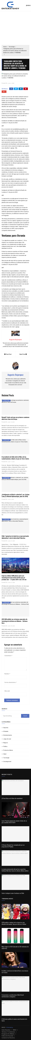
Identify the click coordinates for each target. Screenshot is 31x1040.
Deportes (5, 727)
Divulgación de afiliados (8, 1034)
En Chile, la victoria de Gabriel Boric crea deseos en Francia (15, 971)
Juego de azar (7, 739)
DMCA (14, 1030)
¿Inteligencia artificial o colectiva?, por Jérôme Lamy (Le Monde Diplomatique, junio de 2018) (15, 495)
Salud (4, 754)
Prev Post (8, 354)
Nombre (7, 674)
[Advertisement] (15, 27)
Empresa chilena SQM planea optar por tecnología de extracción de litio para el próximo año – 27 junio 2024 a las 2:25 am (14, 578)
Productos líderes (8, 750)
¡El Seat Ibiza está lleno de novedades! (12, 798)
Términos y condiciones (8, 1032)
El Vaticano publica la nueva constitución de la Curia (14, 1020)
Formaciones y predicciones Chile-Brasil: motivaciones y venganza (13, 996)
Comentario (8, 655)
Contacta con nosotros (8, 1037)
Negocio (5, 742)
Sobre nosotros (6, 1030)
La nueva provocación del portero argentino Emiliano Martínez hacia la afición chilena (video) (15, 870)
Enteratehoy (9, 1027)
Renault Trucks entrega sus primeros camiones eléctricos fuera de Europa (15, 418)
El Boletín (5, 731)
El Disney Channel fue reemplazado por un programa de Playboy (13, 846)
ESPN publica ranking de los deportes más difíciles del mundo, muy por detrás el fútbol (14, 923)
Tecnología (6, 400)
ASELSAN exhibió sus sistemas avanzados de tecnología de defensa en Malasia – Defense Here (14, 621)
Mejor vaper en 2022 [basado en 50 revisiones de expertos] (15, 947)
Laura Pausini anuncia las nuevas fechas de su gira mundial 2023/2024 (14, 822)
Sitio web (7, 691)
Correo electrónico (10, 682)
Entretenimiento (7, 735)
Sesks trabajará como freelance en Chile (13, 893)
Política (5, 746)
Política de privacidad (7, 1035)
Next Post (22, 354)
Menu (29, 5)
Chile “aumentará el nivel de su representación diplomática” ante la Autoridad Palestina (15, 537)
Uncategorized (7, 761)
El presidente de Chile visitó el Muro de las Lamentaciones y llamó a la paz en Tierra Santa (15, 458)
